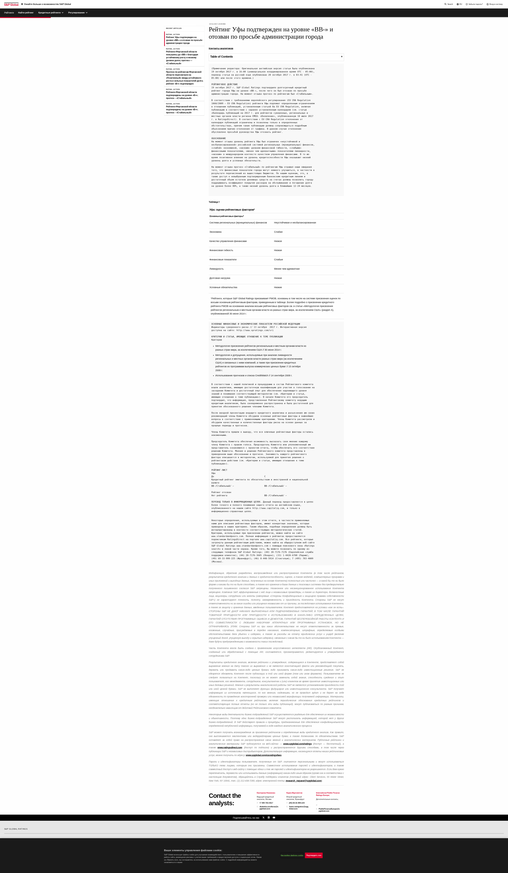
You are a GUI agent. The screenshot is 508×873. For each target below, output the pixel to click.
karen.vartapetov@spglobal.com (298, 808)
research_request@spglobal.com (303, 780)
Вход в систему (496, 4)
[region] (254, 855)
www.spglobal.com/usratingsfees (263, 755)
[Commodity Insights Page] (264, 817)
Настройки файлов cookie (292, 855)
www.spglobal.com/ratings (297, 743)
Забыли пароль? (475, 4)
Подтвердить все (313, 855)
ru (460, 4)
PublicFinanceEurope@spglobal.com (329, 810)
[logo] (11, 4)
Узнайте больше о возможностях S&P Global (47, 4)
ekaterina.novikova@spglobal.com (269, 808)
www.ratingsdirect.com (229, 747)
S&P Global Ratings (16, 829)
